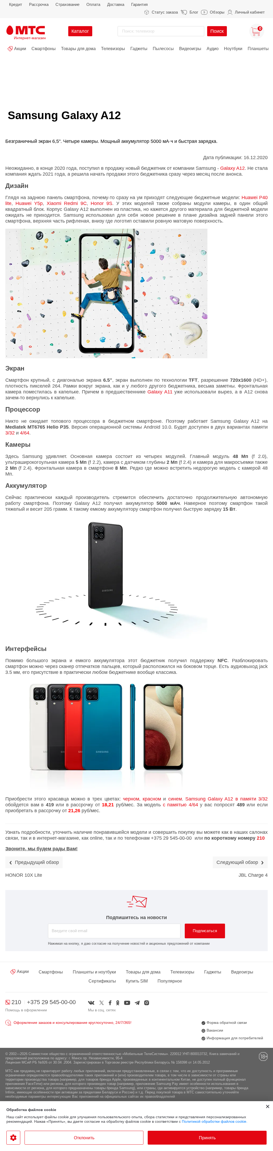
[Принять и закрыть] (267, 1106)
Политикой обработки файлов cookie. (214, 1121)
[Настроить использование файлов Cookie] (13, 1138)
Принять (207, 1138)
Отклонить (84, 1138)
